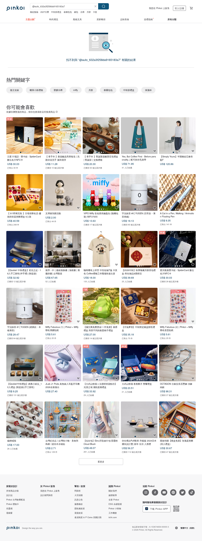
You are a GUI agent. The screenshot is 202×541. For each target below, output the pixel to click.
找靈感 (9, 508)
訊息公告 (78, 500)
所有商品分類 (12, 491)
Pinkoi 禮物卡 (12, 504)
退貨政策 (78, 513)
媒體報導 (113, 495)
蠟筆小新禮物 (36, 90)
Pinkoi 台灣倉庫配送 (15, 500)
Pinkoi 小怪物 (115, 508)
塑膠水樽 (58, 90)
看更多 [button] (101, 461)
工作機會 (113, 513)
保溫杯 (148, 90)
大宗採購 (78, 495)
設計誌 (9, 495)
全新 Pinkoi (114, 500)
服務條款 (78, 504)
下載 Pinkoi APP (158, 508)
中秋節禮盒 (56, 11)
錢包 (76, 11)
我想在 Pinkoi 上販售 (159, 8)
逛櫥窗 (9, 513)
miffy (75, 90)
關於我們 (113, 491)
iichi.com (113, 517)
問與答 (77, 491)
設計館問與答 (46, 495)
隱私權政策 (79, 508)
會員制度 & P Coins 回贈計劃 (87, 517)
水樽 (82, 11)
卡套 (95, 11)
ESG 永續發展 (115, 504)
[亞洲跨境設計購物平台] (15, 8)
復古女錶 (14, 90)
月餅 (89, 11)
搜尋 (103, 6)
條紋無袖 (34, 11)
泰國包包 (68, 11)
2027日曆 (44, 11)
